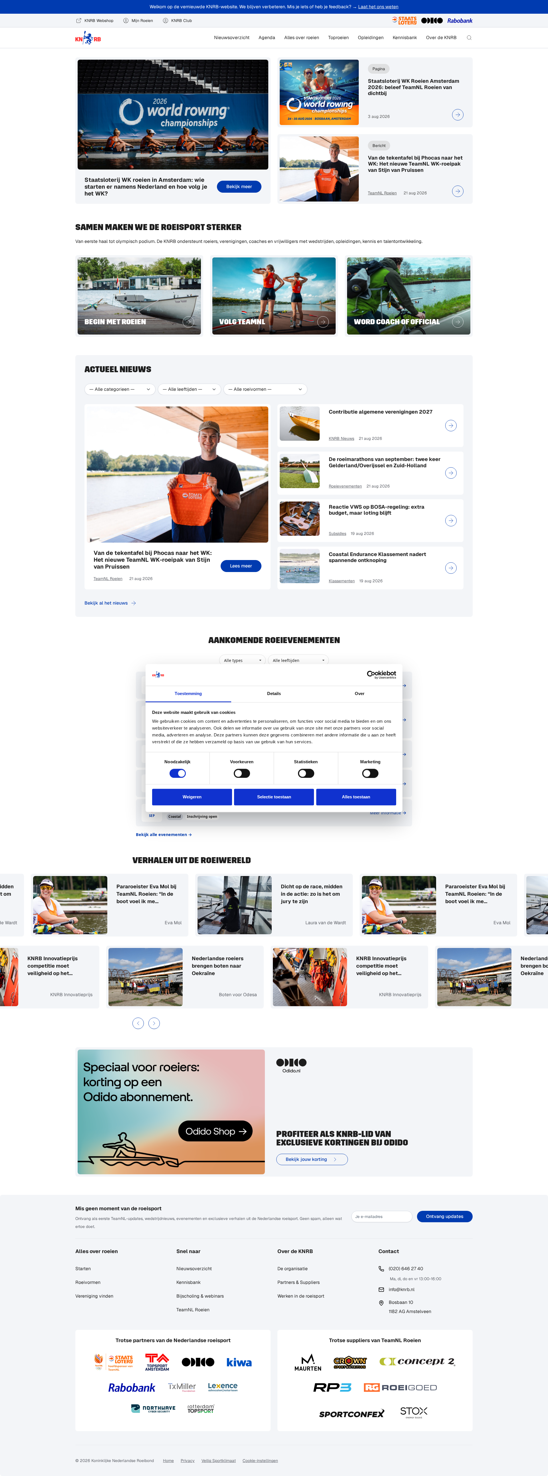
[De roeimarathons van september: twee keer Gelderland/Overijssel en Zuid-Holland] (451, 473)
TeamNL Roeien (382, 193)
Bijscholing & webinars (200, 1296)
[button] (469, 37)
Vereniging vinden (94, 1296)
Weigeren (192, 797)
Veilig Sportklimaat (219, 1460)
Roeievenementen (345, 486)
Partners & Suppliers (298, 1282)
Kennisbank (405, 38)
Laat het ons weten (378, 7)
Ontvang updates (445, 1216)
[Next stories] (154, 1023)
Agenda (267, 38)
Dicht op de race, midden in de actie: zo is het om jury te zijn (308, 894)
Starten (83, 1269)
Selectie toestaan (274, 797)
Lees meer (241, 566)
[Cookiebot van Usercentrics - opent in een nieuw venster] (371, 674)
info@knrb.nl (401, 1289)
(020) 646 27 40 (406, 1269)
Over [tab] (359, 693)
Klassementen (342, 580)
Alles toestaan (356, 797)
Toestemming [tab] (188, 693)
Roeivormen (87, 1282)
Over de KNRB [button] (441, 38)
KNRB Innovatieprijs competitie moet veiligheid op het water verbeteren (56, 966)
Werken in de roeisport (300, 1296)
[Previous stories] (138, 1023)
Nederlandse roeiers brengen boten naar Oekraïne (221, 965)
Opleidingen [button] (371, 38)
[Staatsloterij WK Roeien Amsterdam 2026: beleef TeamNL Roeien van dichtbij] (458, 114)
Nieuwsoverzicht (231, 38)
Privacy (188, 1460)
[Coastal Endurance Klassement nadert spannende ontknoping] (451, 568)
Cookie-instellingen (260, 1460)
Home (168, 1460)
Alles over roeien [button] (301, 38)
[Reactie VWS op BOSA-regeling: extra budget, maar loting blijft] (451, 520)
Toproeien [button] (338, 38)
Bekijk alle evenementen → (164, 834)
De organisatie (292, 1269)
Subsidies (337, 533)
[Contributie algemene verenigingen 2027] (451, 425)
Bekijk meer (239, 187)
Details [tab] (274, 693)
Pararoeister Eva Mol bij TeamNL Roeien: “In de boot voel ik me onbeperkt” (143, 894)
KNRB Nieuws (341, 438)
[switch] (242, 773)
